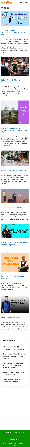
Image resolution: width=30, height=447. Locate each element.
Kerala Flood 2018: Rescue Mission (14, 170)
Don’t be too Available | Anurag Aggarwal (13, 277)
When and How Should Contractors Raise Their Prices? (13, 348)
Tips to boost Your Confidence (13, 208)
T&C (23, 432)
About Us (8, 432)
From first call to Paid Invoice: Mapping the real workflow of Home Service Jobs (13, 365)
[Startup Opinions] (7, 2)
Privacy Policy (16, 432)
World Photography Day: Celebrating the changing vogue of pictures (14, 130)
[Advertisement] (15, 409)
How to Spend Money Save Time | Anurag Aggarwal (14, 244)
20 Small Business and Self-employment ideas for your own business (14, 32)
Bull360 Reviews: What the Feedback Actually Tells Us (12, 380)
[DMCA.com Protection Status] (15, 440)
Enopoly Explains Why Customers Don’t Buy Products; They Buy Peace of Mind (14, 356)
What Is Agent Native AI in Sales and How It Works (14, 373)
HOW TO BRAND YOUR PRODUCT (13, 317)
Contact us (15, 435)
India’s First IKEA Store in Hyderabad (10, 81)
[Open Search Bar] (21, 2)
